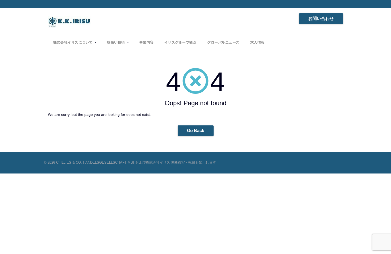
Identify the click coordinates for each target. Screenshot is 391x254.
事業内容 (146, 42)
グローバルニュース (223, 42)
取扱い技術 (116, 42)
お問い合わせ (321, 18)
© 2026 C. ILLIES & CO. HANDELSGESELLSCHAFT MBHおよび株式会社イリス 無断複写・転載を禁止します (130, 162)
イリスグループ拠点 (180, 42)
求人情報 (257, 42)
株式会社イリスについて (73, 42)
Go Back (195, 130)
